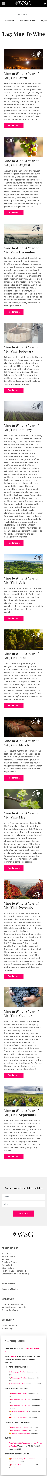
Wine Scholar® (8, 1256)
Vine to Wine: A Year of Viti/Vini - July (21, 580)
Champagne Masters (19, 1378)
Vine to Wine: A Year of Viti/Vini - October (21, 1013)
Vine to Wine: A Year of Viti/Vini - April (21, 75)
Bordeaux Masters (17, 1384)
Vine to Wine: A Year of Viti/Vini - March (21, 742)
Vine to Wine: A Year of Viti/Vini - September (21, 1112)
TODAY (14, 1356)
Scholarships (7, 1328)
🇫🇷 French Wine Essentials (19, 1427)
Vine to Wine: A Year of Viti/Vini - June (21, 655)
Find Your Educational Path (14, 1271)
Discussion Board (9, 1325)
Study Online (8, 1268)
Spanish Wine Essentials (20, 1433)
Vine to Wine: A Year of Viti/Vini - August (21, 162)
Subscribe (23, 1213)
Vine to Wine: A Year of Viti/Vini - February (21, 349)
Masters (5, 1259)
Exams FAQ (7, 1265)
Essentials (6, 1253)
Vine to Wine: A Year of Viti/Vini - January (21, 427)
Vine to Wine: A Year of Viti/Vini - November (21, 905)
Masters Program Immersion (14, 1307)
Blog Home (9, 21)
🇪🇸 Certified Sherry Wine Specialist (22, 1459)
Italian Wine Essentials (19, 1430)
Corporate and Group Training (15, 1274)
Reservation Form (10, 1310)
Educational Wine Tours (12, 1304)
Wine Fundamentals (27, 21)
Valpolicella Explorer (18, 1465)
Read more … (14, 125)
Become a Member (10, 1289)
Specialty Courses (10, 1262)
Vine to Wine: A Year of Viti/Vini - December (21, 250)
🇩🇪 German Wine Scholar (18, 1417)
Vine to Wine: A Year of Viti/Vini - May (21, 815)
